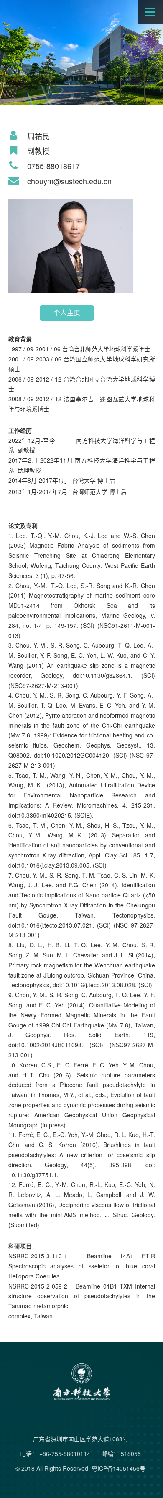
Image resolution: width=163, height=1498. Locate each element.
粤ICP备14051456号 (118, 1468)
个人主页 (66, 312)
